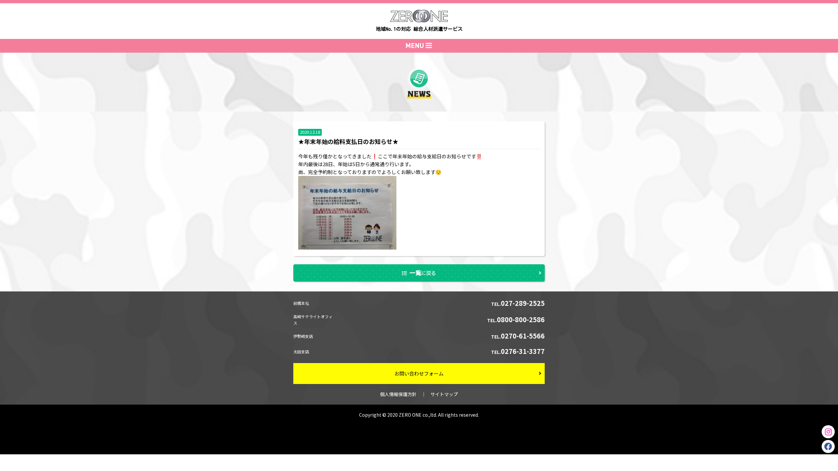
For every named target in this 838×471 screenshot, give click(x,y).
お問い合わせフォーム (419, 373)
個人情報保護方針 (398, 394)
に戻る (423, 273)
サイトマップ (444, 394)
